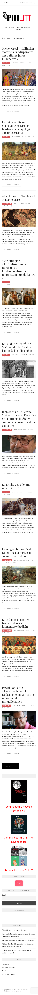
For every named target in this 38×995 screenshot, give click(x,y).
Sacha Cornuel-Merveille (22, 203)
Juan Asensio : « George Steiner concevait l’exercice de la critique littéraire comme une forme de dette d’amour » (19, 418)
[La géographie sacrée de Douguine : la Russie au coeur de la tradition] (19, 575)
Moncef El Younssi (18, 63)
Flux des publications (8, 967)
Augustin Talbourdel (19, 354)
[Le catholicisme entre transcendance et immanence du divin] (19, 645)
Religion (6, 63)
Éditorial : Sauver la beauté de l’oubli (14, 930)
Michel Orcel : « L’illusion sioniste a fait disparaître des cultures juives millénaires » (18, 54)
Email (4, 895)
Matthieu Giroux (20, 429)
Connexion (5, 964)
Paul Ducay (16, 136)
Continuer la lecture (12, 111)
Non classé (6, 705)
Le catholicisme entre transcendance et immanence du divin (15, 623)
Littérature (7, 203)
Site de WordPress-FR (8, 974)
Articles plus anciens (10, 766)
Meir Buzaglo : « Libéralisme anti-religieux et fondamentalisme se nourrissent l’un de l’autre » (18, 269)
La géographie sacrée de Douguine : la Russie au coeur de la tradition (17, 552)
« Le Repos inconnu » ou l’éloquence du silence (18, 940)
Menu (6, 3)
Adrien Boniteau (17, 492)
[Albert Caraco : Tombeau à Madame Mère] (19, 218)
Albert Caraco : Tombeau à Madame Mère (18, 197)
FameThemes (17, 992)
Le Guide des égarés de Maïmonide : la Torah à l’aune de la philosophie (17, 347)
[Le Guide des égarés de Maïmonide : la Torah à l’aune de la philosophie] (19, 369)
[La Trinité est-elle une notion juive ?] (19, 506)
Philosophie (7, 560)
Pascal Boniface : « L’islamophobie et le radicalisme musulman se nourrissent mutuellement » (18, 694)
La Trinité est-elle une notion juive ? (16, 486)
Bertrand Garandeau (21, 560)
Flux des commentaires (9, 971)
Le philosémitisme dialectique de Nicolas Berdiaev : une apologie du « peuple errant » (18, 127)
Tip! (19, 883)
